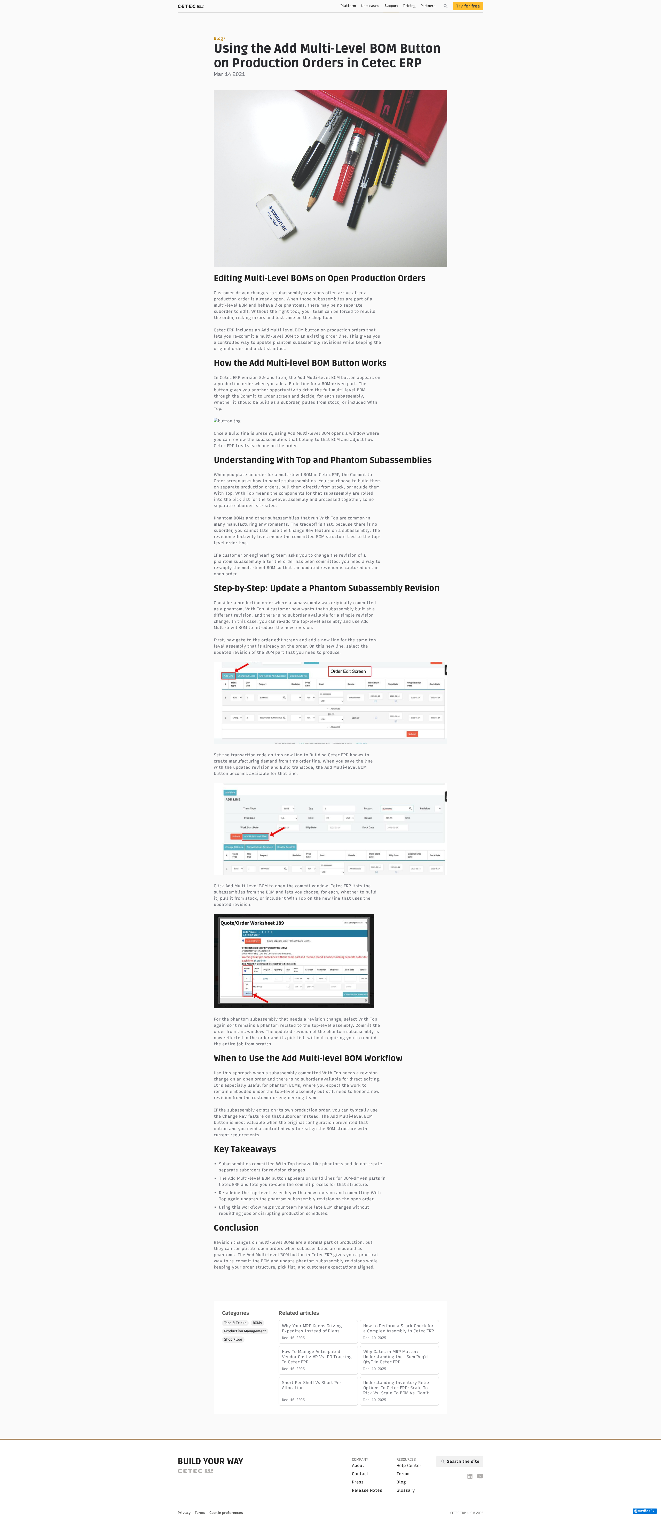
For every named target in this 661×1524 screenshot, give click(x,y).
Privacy (184, 1513)
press (358, 1482)
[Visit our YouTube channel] (480, 1476)
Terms (200, 1513)
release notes (367, 1490)
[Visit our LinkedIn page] (470, 1476)
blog (401, 1482)
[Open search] (446, 6)
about (358, 1465)
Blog (218, 38)
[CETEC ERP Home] (190, 6)
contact (360, 1473)
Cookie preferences (226, 1513)
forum (403, 1473)
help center (409, 1465)
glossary (406, 1490)
